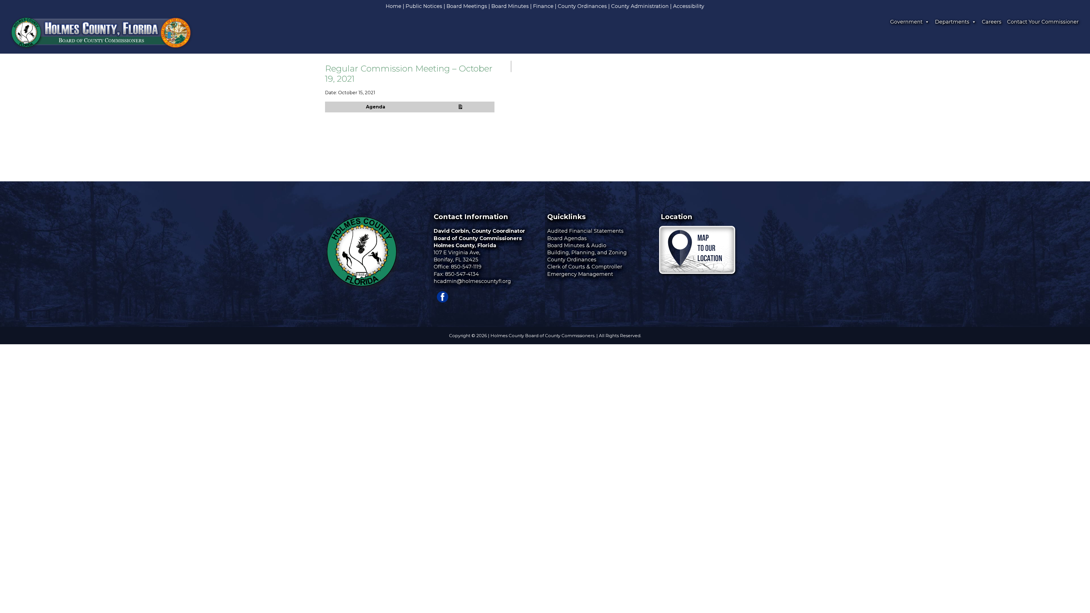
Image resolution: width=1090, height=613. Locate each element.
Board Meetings (467, 6)
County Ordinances (582, 6)
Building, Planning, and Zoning (587, 252)
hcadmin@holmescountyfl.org (472, 281)
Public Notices (424, 6)
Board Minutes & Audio (576, 245)
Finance (543, 6)
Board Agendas (567, 238)
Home (393, 6)
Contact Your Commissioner (1043, 22)
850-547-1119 (466, 267)
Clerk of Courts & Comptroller (584, 267)
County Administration (640, 6)
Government (906, 22)
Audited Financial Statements (585, 231)
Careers (991, 22)
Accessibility (688, 6)
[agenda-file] (458, 107)
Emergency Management (581, 274)
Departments (952, 22)
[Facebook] (442, 301)
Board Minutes (510, 6)
